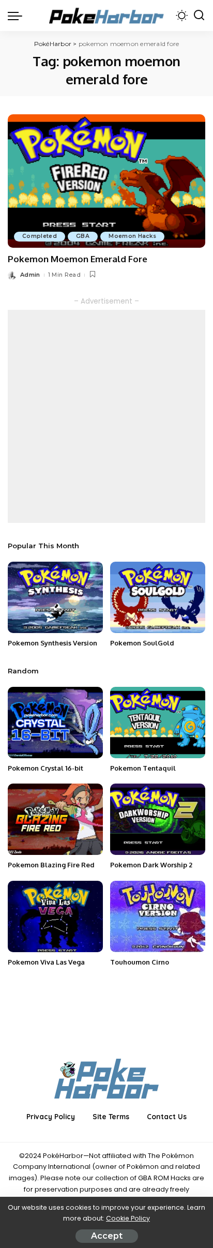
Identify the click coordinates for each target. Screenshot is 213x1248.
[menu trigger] (17, 15)
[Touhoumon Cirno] (157, 916)
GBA (82, 236)
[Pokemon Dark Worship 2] (157, 819)
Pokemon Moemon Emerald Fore (77, 258)
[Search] (199, 15)
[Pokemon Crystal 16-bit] (55, 722)
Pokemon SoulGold (142, 643)
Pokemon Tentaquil (143, 768)
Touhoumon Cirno (139, 962)
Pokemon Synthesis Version (52, 643)
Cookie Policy (128, 1218)
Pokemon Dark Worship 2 (151, 865)
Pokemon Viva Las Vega (46, 962)
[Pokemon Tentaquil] (157, 722)
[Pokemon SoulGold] (157, 597)
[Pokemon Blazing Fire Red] (55, 819)
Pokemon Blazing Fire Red (51, 865)
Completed (39, 236)
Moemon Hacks (132, 236)
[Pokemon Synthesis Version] (55, 597)
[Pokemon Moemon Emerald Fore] (106, 181)
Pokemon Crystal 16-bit (45, 768)
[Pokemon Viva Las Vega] (55, 916)
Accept (107, 1236)
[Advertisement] (106, 416)
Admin (30, 274)
